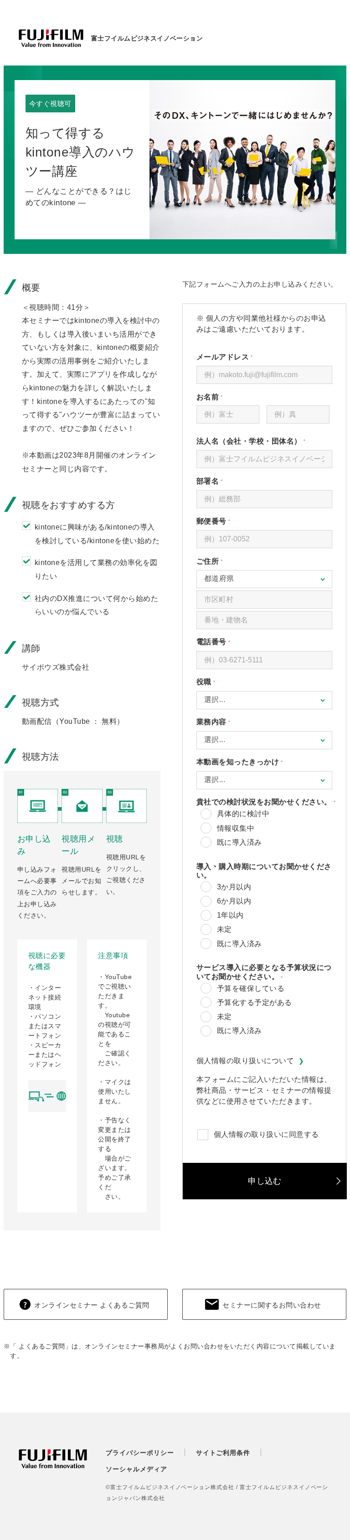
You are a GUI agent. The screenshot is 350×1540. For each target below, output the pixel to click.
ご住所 (264, 561)
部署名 (264, 481)
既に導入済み (239, 842)
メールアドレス (264, 357)
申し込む (265, 1181)
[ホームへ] (51, 38)
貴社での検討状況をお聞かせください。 (264, 802)
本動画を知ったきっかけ (264, 762)
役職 (264, 682)
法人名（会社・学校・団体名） (264, 441)
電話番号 (264, 642)
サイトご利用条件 (223, 1452)
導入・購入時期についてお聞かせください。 (264, 871)
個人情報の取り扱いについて (245, 1061)
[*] (299, 396)
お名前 (229, 397)
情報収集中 (235, 828)
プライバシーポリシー (140, 1452)
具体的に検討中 (243, 814)
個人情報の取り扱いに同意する (266, 1134)
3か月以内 (234, 887)
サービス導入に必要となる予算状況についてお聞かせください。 (264, 972)
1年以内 (230, 915)
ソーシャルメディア (136, 1469)
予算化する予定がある (254, 1002)
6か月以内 (234, 901)
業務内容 (264, 722)
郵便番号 (264, 521)
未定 (224, 929)
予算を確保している (250, 988)
